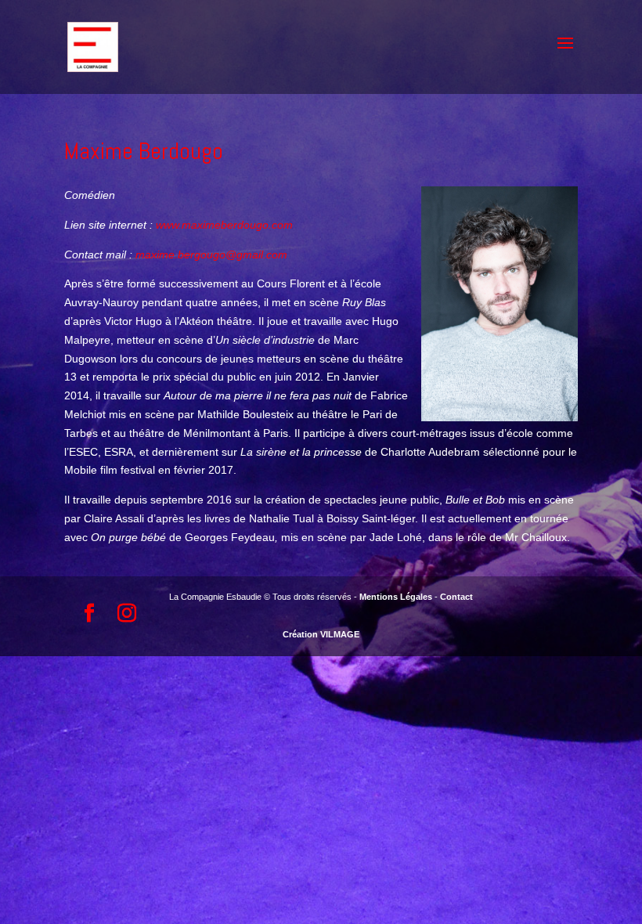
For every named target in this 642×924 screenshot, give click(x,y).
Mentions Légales (395, 596)
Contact (456, 596)
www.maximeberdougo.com (224, 224)
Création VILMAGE (321, 634)
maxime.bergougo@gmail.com (211, 254)
